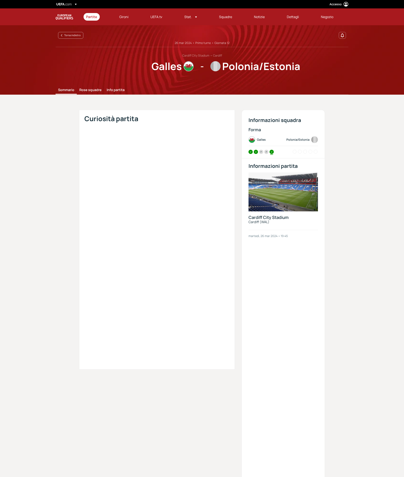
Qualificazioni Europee (64, 17)
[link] (91, 17)
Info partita (116, 90)
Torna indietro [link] (72, 35)
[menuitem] (97, 17)
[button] (191, 17)
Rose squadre (90, 90)
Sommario (66, 90)
